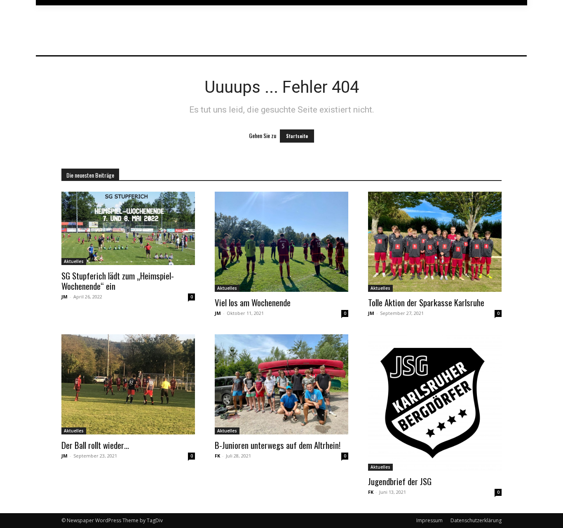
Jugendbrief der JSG (400, 481)
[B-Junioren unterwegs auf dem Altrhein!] (281, 384)
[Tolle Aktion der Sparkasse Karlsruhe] (435, 242)
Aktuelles (74, 261)
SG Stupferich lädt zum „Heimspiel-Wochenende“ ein (117, 280)
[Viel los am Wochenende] (281, 242)
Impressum (429, 520)
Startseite (297, 136)
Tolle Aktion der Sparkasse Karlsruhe (426, 302)
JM (64, 296)
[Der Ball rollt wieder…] (128, 384)
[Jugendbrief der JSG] (435, 402)
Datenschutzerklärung (476, 520)
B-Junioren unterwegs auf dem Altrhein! (277, 445)
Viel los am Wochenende (253, 302)
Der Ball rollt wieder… (95, 445)
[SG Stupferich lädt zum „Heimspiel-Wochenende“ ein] (128, 228)
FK (217, 456)
